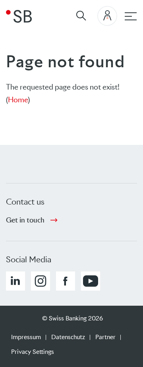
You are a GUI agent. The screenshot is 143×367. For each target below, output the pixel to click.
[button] (15, 281)
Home (18, 99)
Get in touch (25, 220)
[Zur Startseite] (19, 16)
